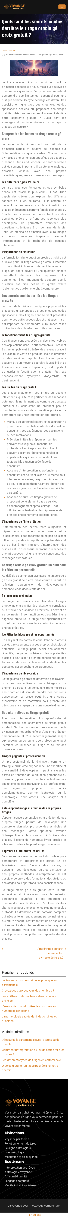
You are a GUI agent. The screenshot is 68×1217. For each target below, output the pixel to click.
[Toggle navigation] (62, 6)
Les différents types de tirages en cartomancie (31, 1060)
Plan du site (34, 1214)
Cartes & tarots (11, 50)
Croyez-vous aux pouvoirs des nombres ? (28, 990)
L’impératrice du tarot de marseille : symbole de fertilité (50, 953)
